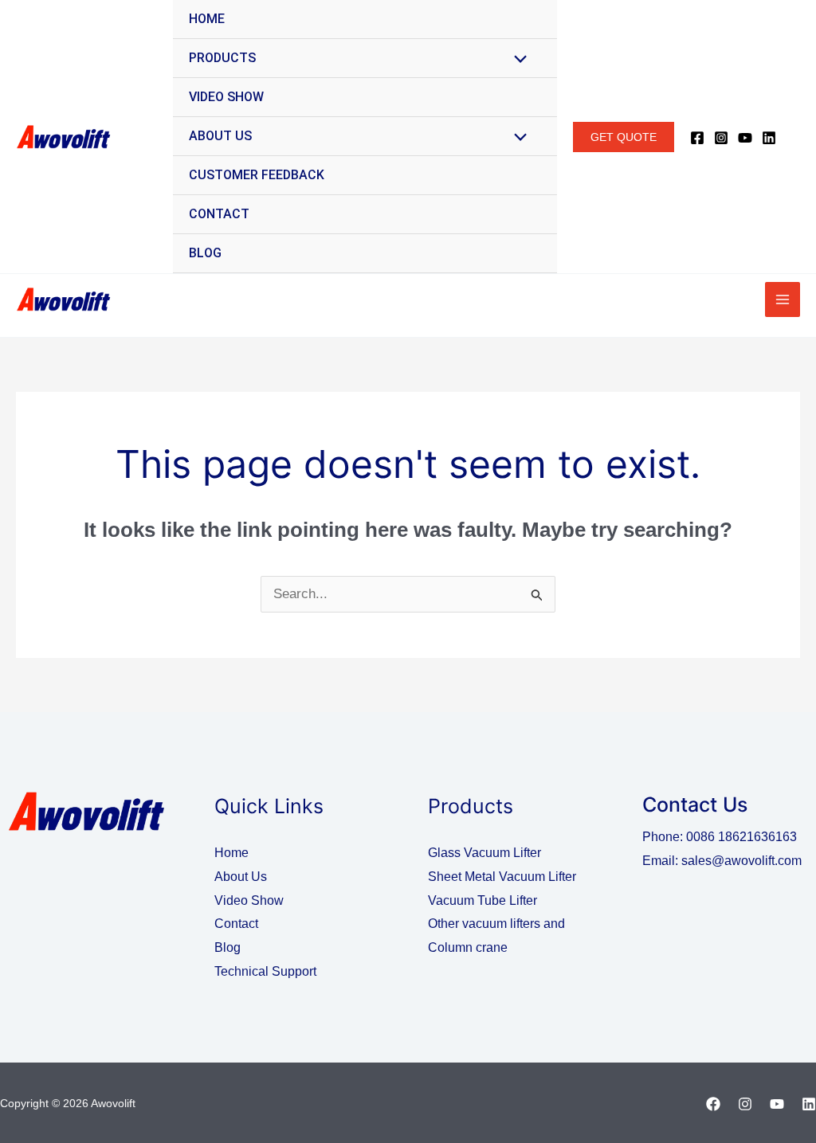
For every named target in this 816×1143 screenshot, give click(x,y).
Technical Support (265, 971)
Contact (219, 213)
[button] (623, 137)
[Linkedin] (769, 138)
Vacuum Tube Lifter (482, 900)
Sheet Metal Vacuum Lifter (502, 876)
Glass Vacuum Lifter (484, 852)
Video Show (226, 96)
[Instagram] (721, 138)
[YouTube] (745, 138)
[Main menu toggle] (782, 299)
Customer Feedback (256, 174)
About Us (220, 135)
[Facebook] (697, 138)
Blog (205, 252)
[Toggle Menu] (516, 60)
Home (207, 18)
